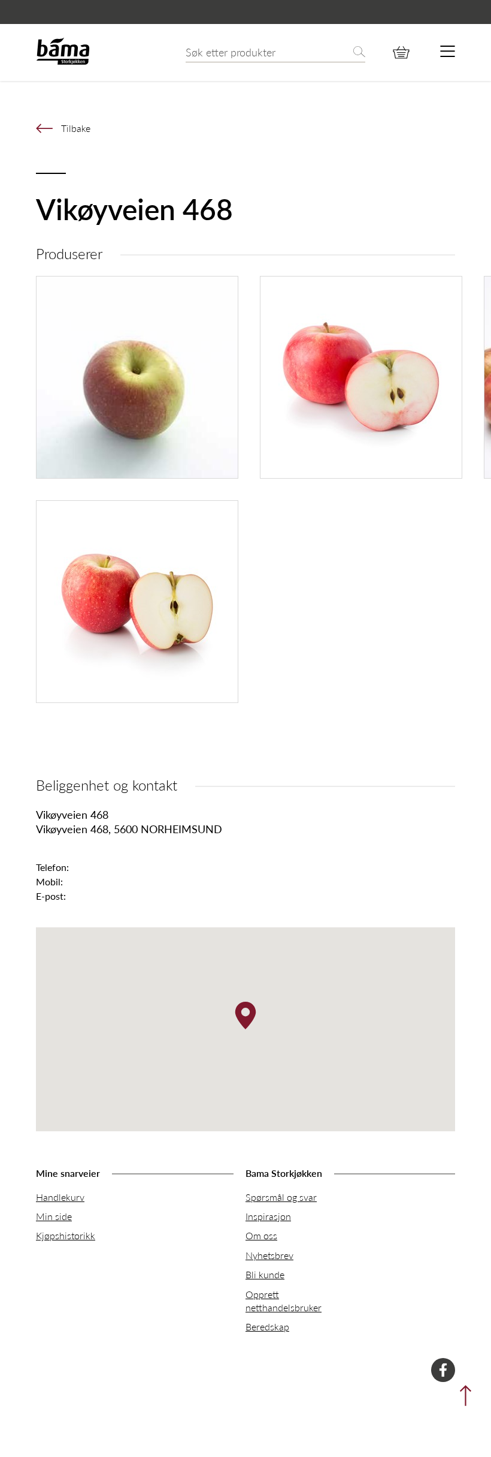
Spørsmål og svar (281, 1197)
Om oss (261, 1235)
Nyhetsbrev (269, 1255)
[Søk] (359, 52)
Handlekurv (60, 1197)
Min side (54, 1216)
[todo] (447, 52)
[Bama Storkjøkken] (63, 62)
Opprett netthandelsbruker (284, 1300)
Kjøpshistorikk (65, 1235)
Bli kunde (265, 1274)
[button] (245, 1015)
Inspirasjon (268, 1216)
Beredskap (267, 1326)
